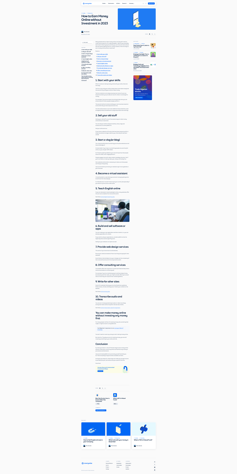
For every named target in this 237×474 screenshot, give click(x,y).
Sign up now (151, 3)
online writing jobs (105, 291)
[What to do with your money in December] (118, 429)
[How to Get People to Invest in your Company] (93, 429)
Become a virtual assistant (104, 61)
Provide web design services (104, 68)
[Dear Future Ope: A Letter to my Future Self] (153, 45)
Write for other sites (102, 72)
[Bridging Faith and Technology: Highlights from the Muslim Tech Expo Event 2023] (153, 64)
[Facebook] (155, 470)
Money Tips (90, 13)
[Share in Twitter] (152, 34)
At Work (136, 52)
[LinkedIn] (155, 467)
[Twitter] (155, 465)
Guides (84, 13)
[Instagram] (155, 462)
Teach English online (102, 63)
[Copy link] (154, 34)
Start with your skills (102, 54)
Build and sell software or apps (105, 65)
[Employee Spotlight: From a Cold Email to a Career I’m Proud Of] (153, 54)
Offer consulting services (103, 70)
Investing (142, 438)
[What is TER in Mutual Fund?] (144, 429)
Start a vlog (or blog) (102, 58)
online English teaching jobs (108, 196)
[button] (143, 3)
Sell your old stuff (101, 56)
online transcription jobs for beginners (110, 307)
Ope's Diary (137, 43)
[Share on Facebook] (149, 34)
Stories (143, 43)
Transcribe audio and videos (104, 75)
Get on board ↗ (139, 97)
